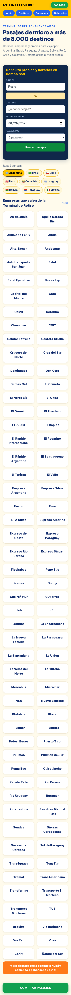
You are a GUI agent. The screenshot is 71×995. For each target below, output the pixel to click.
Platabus (18, 714)
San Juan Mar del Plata (52, 811)
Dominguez (18, 370)
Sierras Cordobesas (52, 830)
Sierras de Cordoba (18, 848)
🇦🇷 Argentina (13, 172)
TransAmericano (52, 877)
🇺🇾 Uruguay (51, 181)
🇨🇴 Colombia (29, 181)
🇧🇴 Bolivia (11, 190)
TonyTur (52, 863)
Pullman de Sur (52, 755)
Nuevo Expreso (52, 701)
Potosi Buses (19, 741)
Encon (18, 506)
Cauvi (18, 312)
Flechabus (18, 569)
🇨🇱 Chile (51, 172)
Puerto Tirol (52, 741)
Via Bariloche (52, 927)
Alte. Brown (18, 248)
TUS (52, 908)
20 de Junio (18, 217)
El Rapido (52, 425)
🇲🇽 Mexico (53, 190)
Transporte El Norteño (52, 893)
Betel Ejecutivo (18, 280)
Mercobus (18, 687)
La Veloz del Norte (19, 671)
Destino (11, 102)
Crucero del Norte (18, 355)
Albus (52, 235)
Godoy (52, 583)
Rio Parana (52, 782)
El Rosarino (52, 438)
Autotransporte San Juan (18, 264)
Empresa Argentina (18, 490)
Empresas (42, 13)
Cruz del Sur (52, 352)
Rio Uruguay (19, 795)
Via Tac (18, 940)
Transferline (18, 890)
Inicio (8, 13)
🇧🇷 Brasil (33, 172)
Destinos (24, 13)
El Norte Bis (18, 398)
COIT (52, 325)
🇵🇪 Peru (10, 181)
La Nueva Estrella (19, 640)
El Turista (18, 474)
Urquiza (19, 927)
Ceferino (52, 312)
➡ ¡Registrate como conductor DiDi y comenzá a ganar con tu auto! (35, 968)
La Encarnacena (52, 624)
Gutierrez (52, 597)
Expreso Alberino (52, 520)
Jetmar (18, 624)
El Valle (52, 474)
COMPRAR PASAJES (35, 988)
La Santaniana (18, 655)
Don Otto (52, 370)
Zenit (19, 954)
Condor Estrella (18, 339)
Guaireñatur (19, 597)
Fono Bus (52, 569)
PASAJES (59, 5)
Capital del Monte (19, 296)
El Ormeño (18, 411)
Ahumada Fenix (18, 235)
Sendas (18, 827)
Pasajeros (12, 131)
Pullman (19, 755)
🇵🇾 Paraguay (32, 190)
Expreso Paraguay (52, 536)
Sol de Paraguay (52, 845)
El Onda (52, 398)
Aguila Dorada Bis (52, 219)
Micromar (52, 687)
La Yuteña (52, 669)
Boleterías (60, 13)
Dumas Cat (19, 384)
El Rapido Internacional (19, 441)
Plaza (52, 714)
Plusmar (19, 728)
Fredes (18, 583)
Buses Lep (52, 280)
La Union (52, 655)
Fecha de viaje (15, 116)
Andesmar (52, 248)
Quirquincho (52, 768)
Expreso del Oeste (18, 536)
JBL (52, 610)
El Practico (52, 411)
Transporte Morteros (18, 911)
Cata (52, 294)
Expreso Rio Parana (18, 554)
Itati (19, 610)
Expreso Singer (52, 551)
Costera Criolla (52, 339)
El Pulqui (18, 425)
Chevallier (18, 325)
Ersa (52, 506)
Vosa (52, 940)
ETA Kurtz (18, 520)
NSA (18, 701)
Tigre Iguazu (18, 863)
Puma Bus (18, 768)
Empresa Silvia (52, 488)
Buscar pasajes (35, 147)
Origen (10, 80)
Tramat (18, 877)
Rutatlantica (18, 809)
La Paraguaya (52, 637)
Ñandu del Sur (52, 954)
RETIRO (19, 5)
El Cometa (52, 384)
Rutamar (52, 795)
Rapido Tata (19, 782)
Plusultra (52, 728)
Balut (52, 262)
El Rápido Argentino (18, 459)
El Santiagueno (52, 456)
